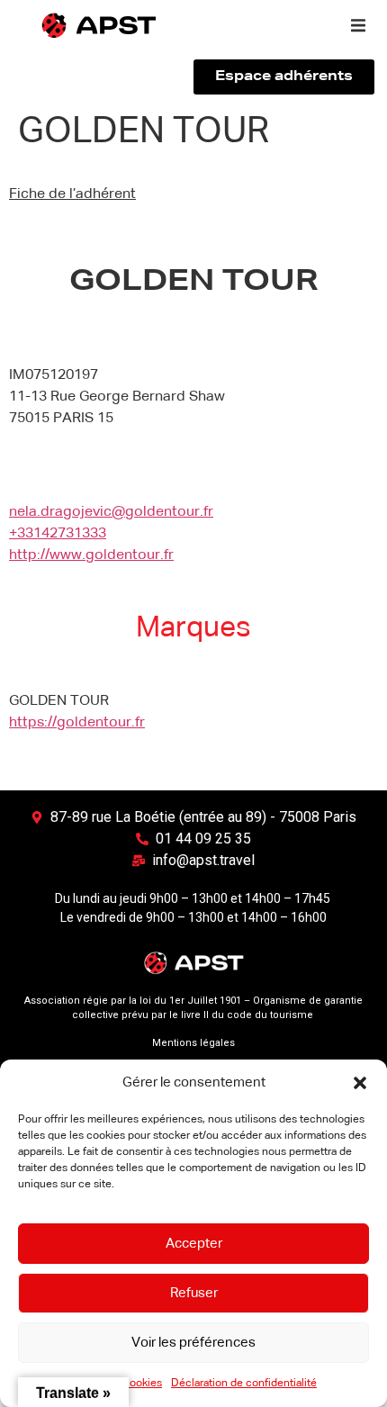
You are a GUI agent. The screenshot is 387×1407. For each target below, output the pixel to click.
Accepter (194, 1243)
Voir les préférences (193, 1342)
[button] (360, 1083)
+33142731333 (57, 534)
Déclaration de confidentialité (244, 1383)
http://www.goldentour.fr (91, 555)
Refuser (194, 1293)
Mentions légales (193, 1043)
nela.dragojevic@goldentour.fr (111, 512)
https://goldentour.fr (77, 723)
